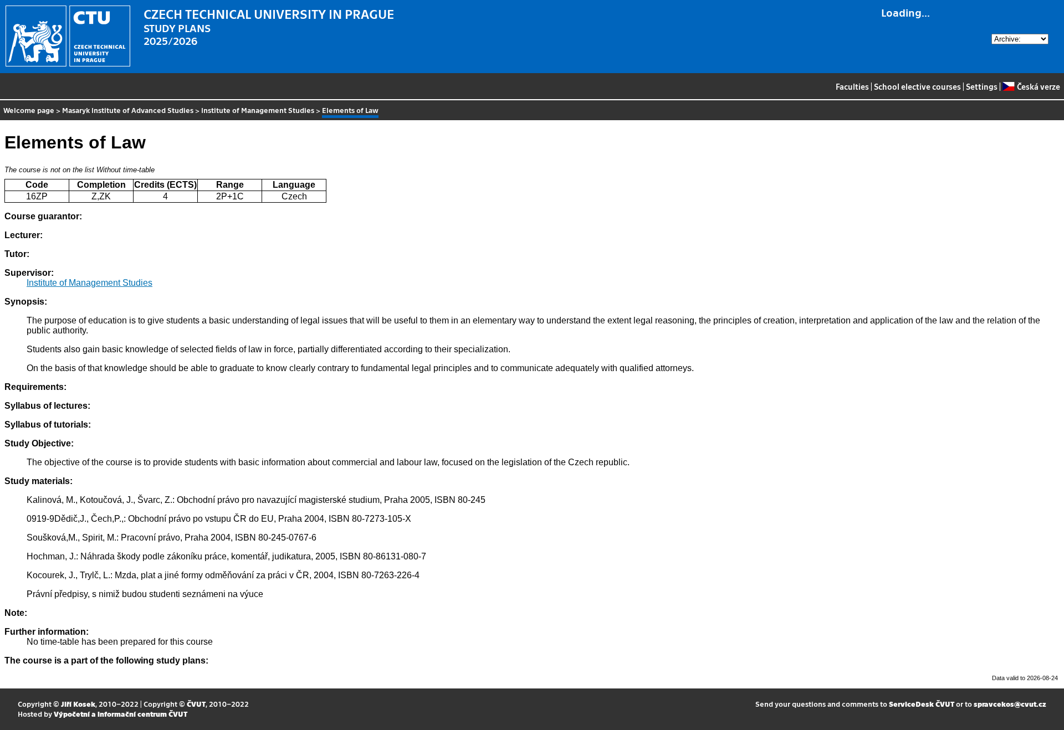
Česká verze (1038, 86)
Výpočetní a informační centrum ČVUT (120, 714)
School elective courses (917, 86)
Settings (982, 86)
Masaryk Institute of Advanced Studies (127, 110)
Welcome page (28, 110)
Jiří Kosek (78, 704)
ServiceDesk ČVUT (921, 704)
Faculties (852, 86)
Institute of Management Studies (257, 110)
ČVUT (196, 704)
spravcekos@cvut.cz (1010, 704)
